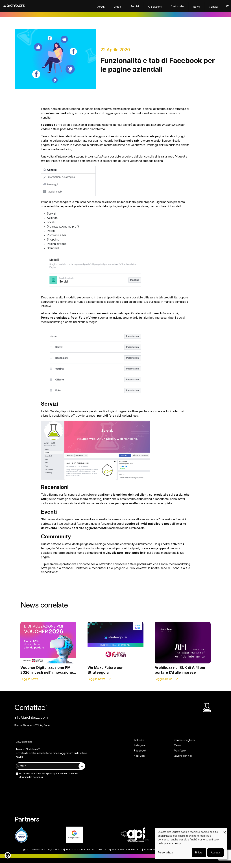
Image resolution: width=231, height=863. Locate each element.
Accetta (215, 852)
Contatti (213, 6)
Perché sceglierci (184, 740)
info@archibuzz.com (31, 717)
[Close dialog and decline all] (224, 830)
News (196, 6)
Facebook (140, 750)
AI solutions (155, 6)
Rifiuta (198, 852)
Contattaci (81, 568)
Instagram (139, 745)
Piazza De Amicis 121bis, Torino (32, 725)
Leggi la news (29, 679)
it (227, 6)
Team (177, 745)
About (100, 6)
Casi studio (177, 6)
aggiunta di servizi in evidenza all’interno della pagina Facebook (137, 136)
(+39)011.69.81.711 (54, 849)
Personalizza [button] (165, 852)
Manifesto (180, 750)
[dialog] (191, 843)
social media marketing (175, 564)
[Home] (13, 7)
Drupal (117, 6)
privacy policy (172, 843)
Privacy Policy (150, 849)
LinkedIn (139, 740)
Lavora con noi (183, 755)
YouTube (139, 755)
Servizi (135, 6)
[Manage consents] (8, 855)
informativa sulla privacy (42, 773)
